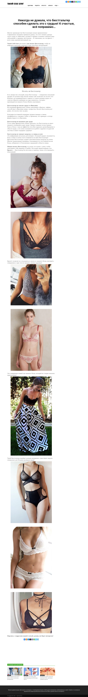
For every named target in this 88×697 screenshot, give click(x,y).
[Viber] (74, 2)
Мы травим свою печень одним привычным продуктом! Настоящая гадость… (31, 678)
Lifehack (50, 5)
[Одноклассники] (68, 2)
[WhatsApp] (76, 2)
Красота (44, 5)
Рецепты (37, 5)
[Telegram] (80, 2)
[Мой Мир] (70, 2)
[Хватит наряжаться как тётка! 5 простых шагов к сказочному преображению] (14, 671)
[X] (72, 2)
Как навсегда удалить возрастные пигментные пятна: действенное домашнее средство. (46, 678)
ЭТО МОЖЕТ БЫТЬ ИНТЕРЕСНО (15, 664)
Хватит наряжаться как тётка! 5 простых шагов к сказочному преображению (13, 678)
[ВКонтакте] (66, 2)
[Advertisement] (44, 12)
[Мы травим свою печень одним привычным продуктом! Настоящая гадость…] (31, 671)
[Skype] (78, 2)
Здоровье (30, 5)
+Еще (56, 5)
